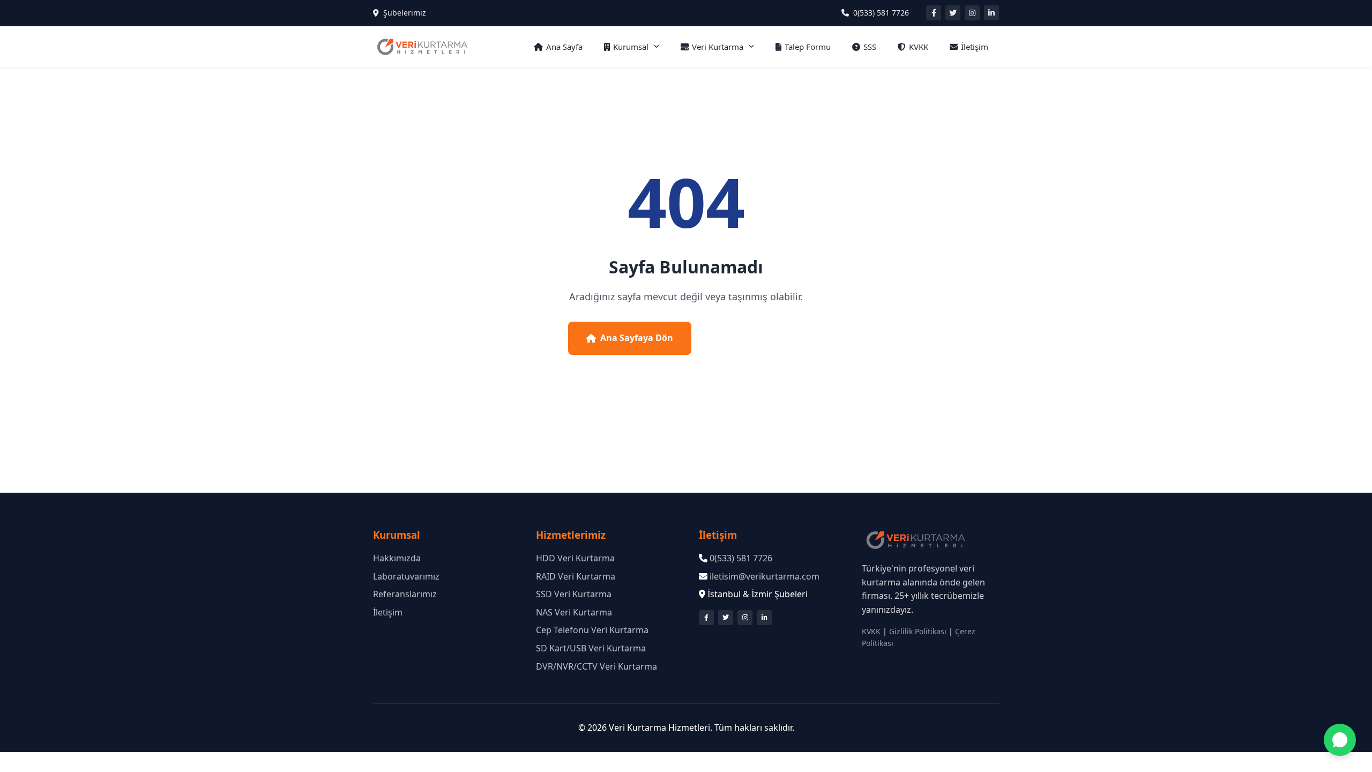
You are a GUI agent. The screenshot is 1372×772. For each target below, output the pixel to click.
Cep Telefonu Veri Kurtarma (592, 630)
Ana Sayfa (564, 46)
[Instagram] (972, 12)
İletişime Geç (758, 338)
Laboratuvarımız (406, 576)
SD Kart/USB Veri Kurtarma (591, 648)
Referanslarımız (405, 594)
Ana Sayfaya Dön (636, 338)
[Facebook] (933, 12)
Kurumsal (630, 46)
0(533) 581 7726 (881, 13)
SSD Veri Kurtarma (574, 594)
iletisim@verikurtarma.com (764, 576)
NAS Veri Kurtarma (574, 612)
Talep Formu (808, 46)
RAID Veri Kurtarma (575, 576)
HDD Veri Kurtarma (575, 558)
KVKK (918, 46)
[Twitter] (952, 12)
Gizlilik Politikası (917, 631)
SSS (869, 46)
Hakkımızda (397, 558)
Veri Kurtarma (717, 46)
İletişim (974, 46)
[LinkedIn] (991, 12)
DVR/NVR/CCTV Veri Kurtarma (596, 666)
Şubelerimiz (404, 13)
